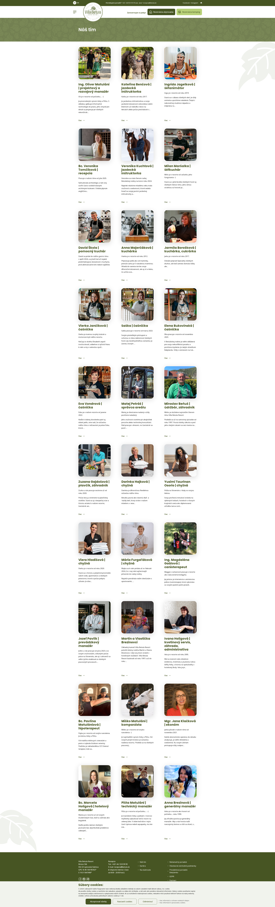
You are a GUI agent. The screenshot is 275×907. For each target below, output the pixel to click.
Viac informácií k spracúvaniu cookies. (172, 903)
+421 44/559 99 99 (128, 3)
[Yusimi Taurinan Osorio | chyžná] (180, 460)
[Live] (201, 3)
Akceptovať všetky (98, 901)
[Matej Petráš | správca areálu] (137, 382)
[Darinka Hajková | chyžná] (137, 460)
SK (75, 3)
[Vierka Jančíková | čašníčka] (94, 304)
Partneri (173, 880)
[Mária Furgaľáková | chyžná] (137, 538)
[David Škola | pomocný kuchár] (94, 226)
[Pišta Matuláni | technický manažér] (137, 781)
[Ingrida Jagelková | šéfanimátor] (180, 63)
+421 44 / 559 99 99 (120, 864)
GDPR (172, 876)
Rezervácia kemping (191, 12)
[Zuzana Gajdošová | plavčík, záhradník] (94, 460)
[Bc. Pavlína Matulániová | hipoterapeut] (94, 700)
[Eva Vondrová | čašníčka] (94, 382)
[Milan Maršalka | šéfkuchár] (180, 145)
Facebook (186, 3)
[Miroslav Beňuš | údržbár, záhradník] (180, 382)
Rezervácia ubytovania (163, 12)
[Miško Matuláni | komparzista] (137, 700)
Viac (80, 120)
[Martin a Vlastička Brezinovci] (137, 617)
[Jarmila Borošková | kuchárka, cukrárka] (180, 226)
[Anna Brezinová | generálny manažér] (180, 781)
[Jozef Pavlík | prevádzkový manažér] (94, 617)
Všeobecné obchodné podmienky (183, 866)
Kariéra (143, 866)
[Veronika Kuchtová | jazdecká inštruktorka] (137, 145)
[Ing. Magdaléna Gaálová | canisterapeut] (180, 538)
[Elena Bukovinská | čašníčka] (180, 304)
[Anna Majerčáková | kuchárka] (137, 226)
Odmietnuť (148, 901)
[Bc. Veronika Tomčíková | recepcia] (94, 145)
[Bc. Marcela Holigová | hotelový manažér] (94, 781)
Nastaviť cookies (124, 901)
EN (78, 3)
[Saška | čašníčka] (137, 304)
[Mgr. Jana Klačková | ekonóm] (180, 700)
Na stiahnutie (145, 870)
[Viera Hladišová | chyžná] (94, 538)
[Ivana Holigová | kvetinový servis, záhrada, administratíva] (180, 617)
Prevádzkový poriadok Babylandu (178, 871)
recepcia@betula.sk (149, 3)
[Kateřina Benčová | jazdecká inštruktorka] (137, 63)
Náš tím (143, 862)
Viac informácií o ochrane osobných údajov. (174, 900)
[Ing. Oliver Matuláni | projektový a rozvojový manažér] (94, 63)
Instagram (195, 3)
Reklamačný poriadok (178, 862)
